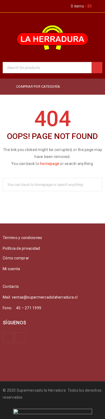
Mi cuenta (11, 269)
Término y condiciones (22, 238)
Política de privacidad (21, 248)
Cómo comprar (16, 258)
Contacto (11, 286)
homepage (49, 163)
